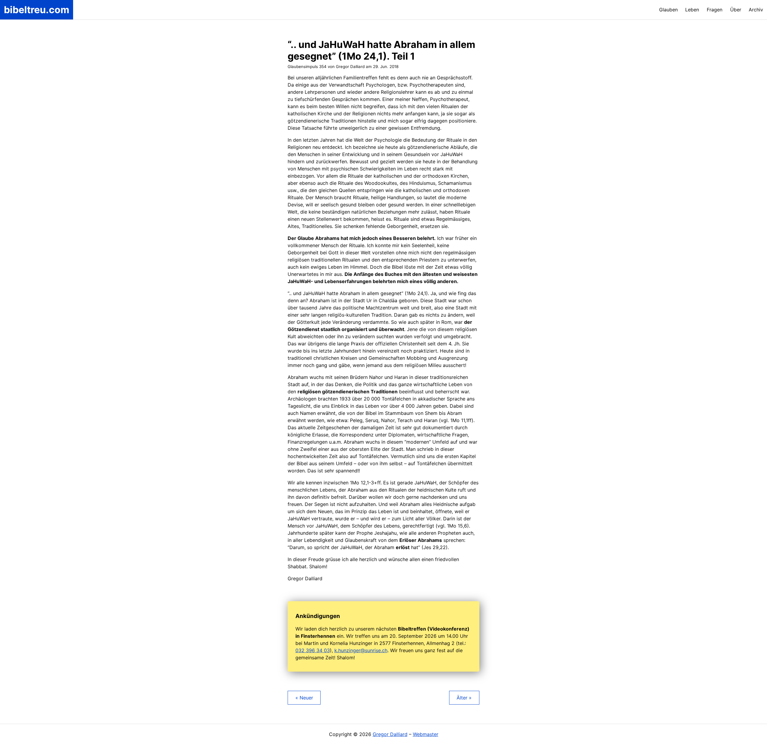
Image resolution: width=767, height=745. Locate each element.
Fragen (714, 10)
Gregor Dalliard (390, 734)
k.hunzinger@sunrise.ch (360, 650)
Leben (692, 10)
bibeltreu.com (36, 10)
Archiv (756, 10)
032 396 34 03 (312, 650)
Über (735, 10)
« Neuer (304, 698)
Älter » (464, 698)
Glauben (668, 10)
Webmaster (425, 734)
